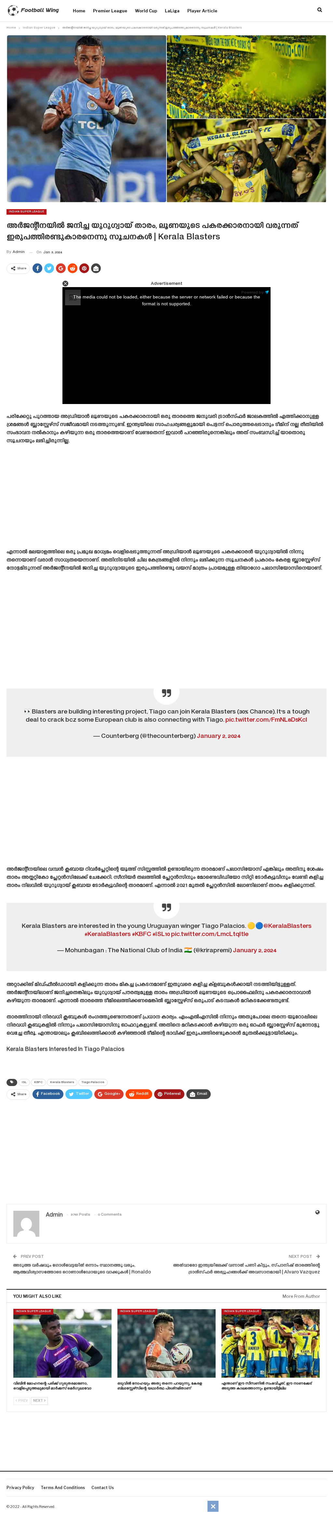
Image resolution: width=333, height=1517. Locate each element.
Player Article (202, 10)
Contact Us (102, 1487)
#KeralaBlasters (108, 934)
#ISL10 (161, 934)
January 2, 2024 (218, 736)
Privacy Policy (20, 1487)
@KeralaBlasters (287, 926)
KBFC (38, 1082)
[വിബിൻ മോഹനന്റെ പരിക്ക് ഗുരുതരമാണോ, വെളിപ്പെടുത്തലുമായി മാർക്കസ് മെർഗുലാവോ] (62, 1343)
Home (79, 10)
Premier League (110, 10)
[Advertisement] (166, 498)
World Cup (146, 10)
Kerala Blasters (62, 1082)
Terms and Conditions (63, 1487)
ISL (24, 1082)
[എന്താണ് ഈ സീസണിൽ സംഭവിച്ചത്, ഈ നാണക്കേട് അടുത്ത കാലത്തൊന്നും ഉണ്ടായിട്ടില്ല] (270, 1343)
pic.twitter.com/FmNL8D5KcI (266, 720)
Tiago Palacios (93, 1082)
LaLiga (172, 10)
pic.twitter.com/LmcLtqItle (209, 934)
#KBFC (141, 934)
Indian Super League (26, 211)
